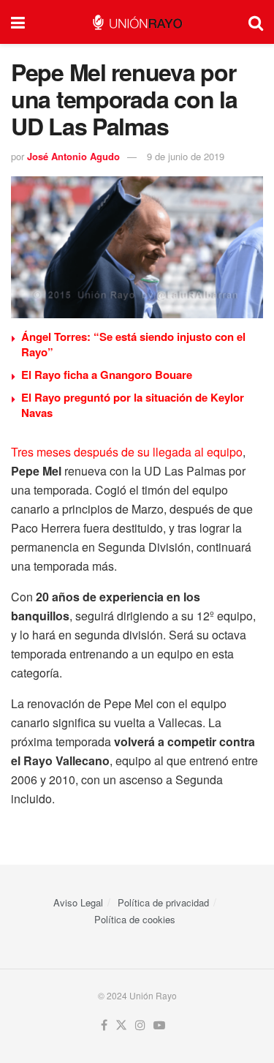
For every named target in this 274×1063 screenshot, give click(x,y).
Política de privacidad (163, 902)
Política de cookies (134, 919)
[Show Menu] (18, 22)
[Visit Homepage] (137, 22)
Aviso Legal (78, 902)
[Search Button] (255, 22)
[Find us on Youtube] (159, 1025)
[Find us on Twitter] (121, 1025)
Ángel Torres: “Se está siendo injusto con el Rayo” (133, 344)
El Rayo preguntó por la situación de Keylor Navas (132, 405)
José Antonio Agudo (73, 156)
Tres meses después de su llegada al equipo (127, 451)
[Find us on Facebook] (104, 1025)
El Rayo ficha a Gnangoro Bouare (106, 375)
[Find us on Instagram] (140, 1025)
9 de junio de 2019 (185, 156)
